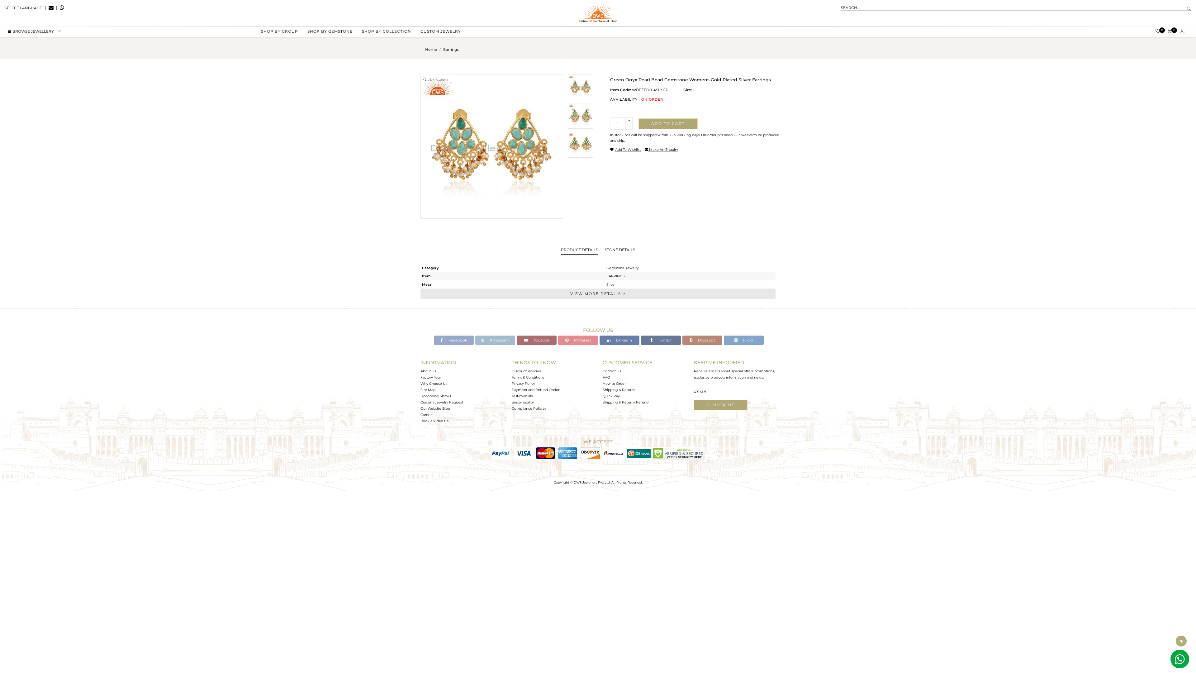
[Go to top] (1181, 641)
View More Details (596, 293)
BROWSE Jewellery (33, 31)
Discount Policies (526, 371)
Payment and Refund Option (536, 390)
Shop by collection (386, 31)
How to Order (614, 383)
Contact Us (612, 371)
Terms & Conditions (528, 377)
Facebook (457, 340)
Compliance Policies (529, 408)
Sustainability (523, 402)
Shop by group (279, 31)
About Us (428, 371)
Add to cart (668, 123)
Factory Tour (430, 377)
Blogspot (706, 340)
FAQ (606, 377)
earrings (451, 49)
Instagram (499, 340)
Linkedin (623, 340)
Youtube (541, 340)
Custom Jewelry (440, 31)
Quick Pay (611, 396)
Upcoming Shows (435, 396)
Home (431, 49)
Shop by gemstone (330, 31)
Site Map (427, 390)
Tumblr (664, 340)
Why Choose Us (433, 383)
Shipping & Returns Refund (625, 402)
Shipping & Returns (619, 390)
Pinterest (582, 340)
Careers (426, 415)
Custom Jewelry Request (441, 402)
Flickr (747, 340)
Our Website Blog (435, 408)
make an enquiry (663, 149)
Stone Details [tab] (620, 249)
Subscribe (721, 405)
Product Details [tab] (579, 249)
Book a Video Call (435, 421)
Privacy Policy (523, 383)
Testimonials (522, 396)
